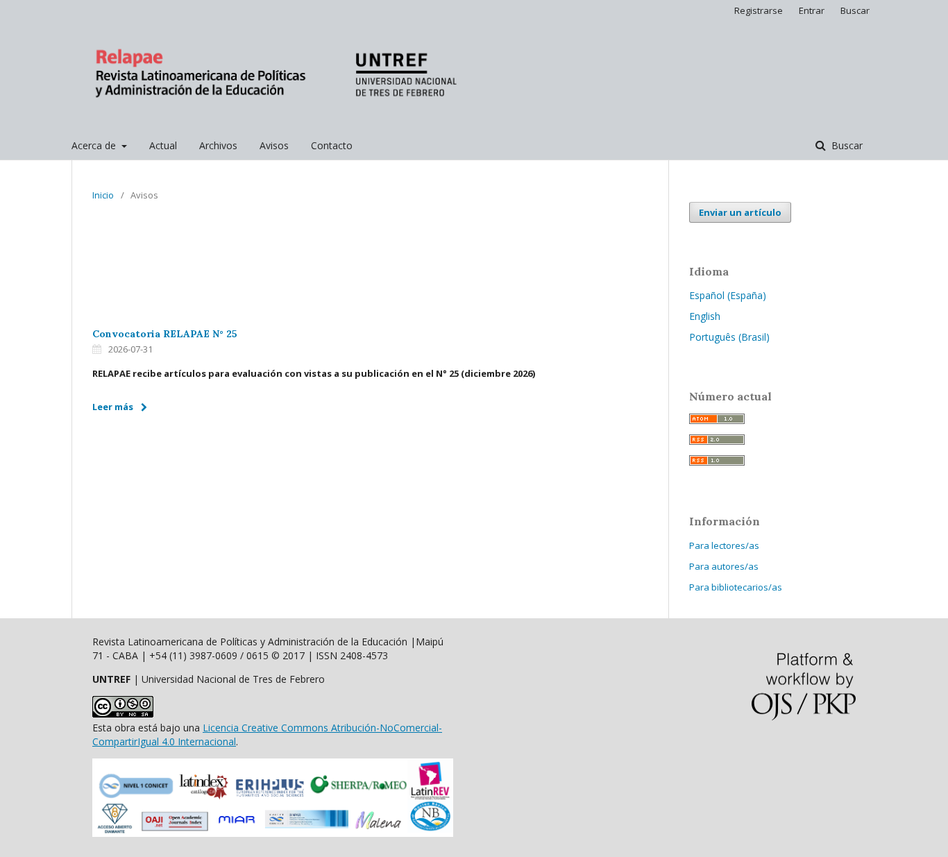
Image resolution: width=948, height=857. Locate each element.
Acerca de (95, 145)
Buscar (846, 145)
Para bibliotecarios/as (735, 587)
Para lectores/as (724, 545)
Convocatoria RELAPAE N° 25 (164, 334)
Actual (163, 145)
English (704, 316)
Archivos (218, 145)
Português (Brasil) (729, 336)
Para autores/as (724, 566)
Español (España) (727, 295)
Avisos (274, 145)
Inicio (103, 195)
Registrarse (758, 10)
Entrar (811, 10)
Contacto (332, 145)
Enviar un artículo (740, 212)
